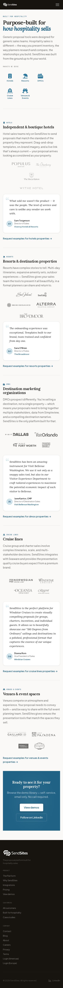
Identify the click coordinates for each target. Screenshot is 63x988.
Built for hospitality (12, 912)
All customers (9, 908)
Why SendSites (10, 880)
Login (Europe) (10, 963)
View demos (31, 807)
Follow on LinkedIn (31, 817)
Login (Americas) (11, 958)
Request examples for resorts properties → (28, 365)
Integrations (9, 885)
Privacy (6, 949)
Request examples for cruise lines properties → (30, 671)
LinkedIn (56, 980)
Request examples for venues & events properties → (25, 759)
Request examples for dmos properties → (27, 516)
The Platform (9, 875)
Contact (7, 931)
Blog (5, 935)
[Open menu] (57, 4)
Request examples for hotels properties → (27, 238)
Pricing (6, 889)
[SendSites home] (10, 5)
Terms (6, 954)
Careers (7, 944)
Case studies (9, 917)
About (6, 940)
